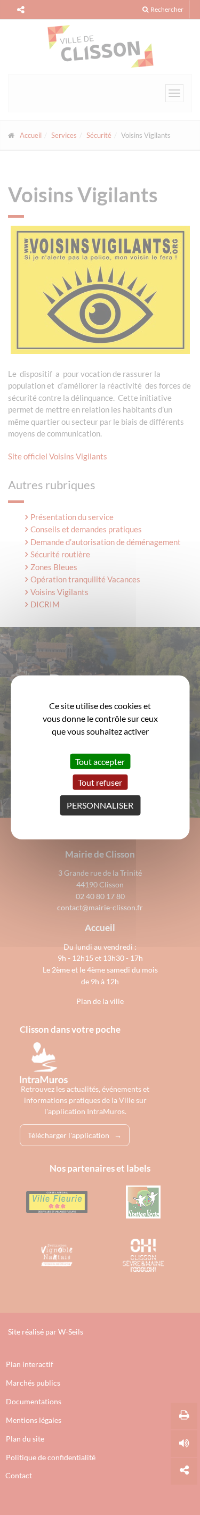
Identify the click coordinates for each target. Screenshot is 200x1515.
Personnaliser (100, 805)
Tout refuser (100, 782)
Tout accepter (100, 761)
